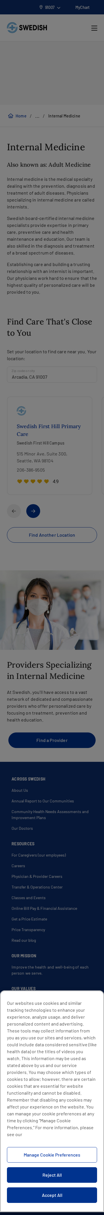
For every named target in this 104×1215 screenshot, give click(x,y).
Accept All (52, 1195)
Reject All (52, 1175)
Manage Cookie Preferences (52, 1154)
